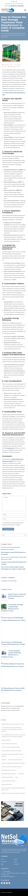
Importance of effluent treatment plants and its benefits (13, 763)
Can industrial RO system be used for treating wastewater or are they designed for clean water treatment (12, 729)
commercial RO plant (6, 740)
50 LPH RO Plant (12, 580)
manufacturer (21, 773)
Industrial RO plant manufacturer (9, 770)
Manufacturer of (19, 849)
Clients (15, 861)
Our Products (4, 861)
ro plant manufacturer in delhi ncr (9, 780)
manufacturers (10, 448)
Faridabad (4, 759)
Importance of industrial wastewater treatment (11, 766)
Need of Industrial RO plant (7, 777)
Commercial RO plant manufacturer (9, 743)
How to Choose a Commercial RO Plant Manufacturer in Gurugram (17, 596)
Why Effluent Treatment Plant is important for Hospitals (13, 793)
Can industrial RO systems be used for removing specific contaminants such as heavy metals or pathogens (13, 735)
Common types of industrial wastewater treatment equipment (12, 755)
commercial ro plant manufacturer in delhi (10, 747)
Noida (16, 777)
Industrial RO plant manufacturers (9, 773)
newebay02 (18, 64)
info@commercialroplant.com (9, 876)
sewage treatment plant (14, 66)
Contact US (16, 864)
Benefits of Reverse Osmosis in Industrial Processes (13, 724)
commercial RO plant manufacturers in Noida (11, 750)
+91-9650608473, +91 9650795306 (16, 5)
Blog (5, 66)
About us (16, 859)
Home (2, 859)
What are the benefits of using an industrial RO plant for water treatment (13, 788)
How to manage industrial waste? (15, 759)
